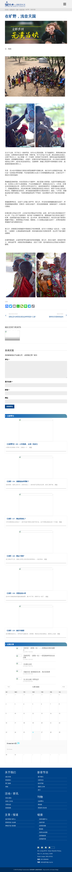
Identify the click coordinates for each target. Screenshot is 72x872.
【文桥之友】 (27, 664)
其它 (39, 790)
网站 (6, 398)
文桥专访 (41, 780)
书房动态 (8, 804)
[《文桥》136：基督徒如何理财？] (36, 467)
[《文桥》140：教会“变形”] (36, 542)
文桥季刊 (41, 801)
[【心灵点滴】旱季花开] (19, 680)
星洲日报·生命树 (10, 822)
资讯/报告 (8, 798)
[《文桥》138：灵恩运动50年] (36, 579)
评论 (7, 359)
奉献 (6, 786)
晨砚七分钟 (41, 786)
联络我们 (8, 780)
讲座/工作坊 (9, 801)
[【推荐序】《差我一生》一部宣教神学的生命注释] (19, 657)
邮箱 (7, 390)
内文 (30, 447)
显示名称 (9, 382)
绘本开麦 (41, 783)
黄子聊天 (41, 776)
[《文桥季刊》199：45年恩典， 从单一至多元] (36, 430)
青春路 (40, 804)
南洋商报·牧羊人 (10, 819)
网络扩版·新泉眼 (10, 825)
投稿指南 (8, 808)
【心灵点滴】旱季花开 (31, 679)
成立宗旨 (8, 776)
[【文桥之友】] (19, 665)
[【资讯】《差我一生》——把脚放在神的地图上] (19, 650)
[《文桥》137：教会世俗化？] (36, 504)
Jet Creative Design (54, 869)
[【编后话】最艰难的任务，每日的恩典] (19, 673)
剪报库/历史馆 (42, 808)
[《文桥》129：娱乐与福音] (36, 616)
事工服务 (8, 783)
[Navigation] (64, 4)
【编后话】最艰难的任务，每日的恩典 (36, 672)
